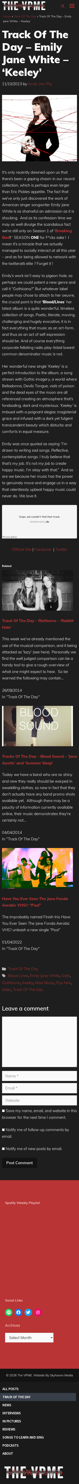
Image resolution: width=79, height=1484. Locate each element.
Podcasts (10, 1445)
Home (7, 16)
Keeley (27, 982)
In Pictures (11, 1421)
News (6, 1405)
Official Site (21, 549)
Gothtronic (11, 982)
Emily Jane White (45, 975)
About (7, 1453)
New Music (44, 982)
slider (6, 989)
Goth (65, 975)
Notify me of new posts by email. (34, 1148)
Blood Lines (18, 975)
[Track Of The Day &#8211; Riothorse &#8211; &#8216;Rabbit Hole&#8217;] (37, 609)
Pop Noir (63, 982)
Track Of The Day (25, 16)
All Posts (10, 1388)
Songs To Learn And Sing (23, 1437)
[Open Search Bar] (63, 6)
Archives (12, 1325)
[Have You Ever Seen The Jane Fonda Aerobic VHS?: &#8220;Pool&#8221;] (37, 887)
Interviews (11, 1413)
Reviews (8, 1429)
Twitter (61, 549)
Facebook (43, 549)
